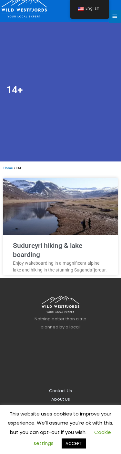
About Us (60, 399)
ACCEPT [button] (74, 443)
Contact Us (60, 390)
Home (8, 168)
